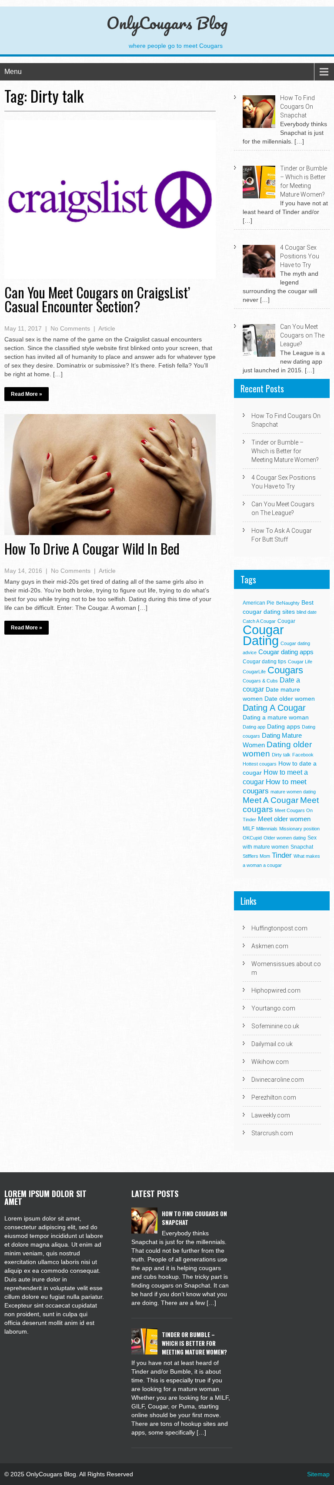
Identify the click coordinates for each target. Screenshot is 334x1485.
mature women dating (293, 791)
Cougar (286, 621)
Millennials (266, 828)
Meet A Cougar (270, 800)
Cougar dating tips (264, 662)
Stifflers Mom (256, 856)
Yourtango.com (273, 1008)
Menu (13, 71)
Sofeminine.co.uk (275, 1026)
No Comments (70, 328)
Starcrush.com (272, 1133)
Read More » (26, 394)
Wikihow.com (270, 1061)
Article (106, 328)
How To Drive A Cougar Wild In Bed (92, 548)
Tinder (282, 855)
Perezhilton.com (273, 1097)
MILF (248, 829)
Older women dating (285, 837)
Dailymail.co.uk (272, 1043)
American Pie (258, 603)
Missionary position (299, 828)
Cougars (285, 670)
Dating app (254, 726)
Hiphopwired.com (276, 990)
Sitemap (318, 1474)
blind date (307, 612)
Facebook (303, 754)
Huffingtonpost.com (279, 928)
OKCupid (252, 837)
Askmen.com (269, 946)
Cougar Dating (263, 635)
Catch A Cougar (259, 621)
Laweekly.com (270, 1115)
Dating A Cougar (274, 707)
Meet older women (284, 819)
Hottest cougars (260, 763)
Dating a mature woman (276, 717)
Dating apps (283, 726)
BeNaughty (288, 602)
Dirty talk (281, 754)
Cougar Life (300, 661)
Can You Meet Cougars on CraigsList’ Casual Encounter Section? (97, 299)
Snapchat (302, 847)
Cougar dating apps (286, 652)
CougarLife (254, 671)
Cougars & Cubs (260, 680)
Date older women (289, 699)
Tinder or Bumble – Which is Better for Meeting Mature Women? (285, 451)
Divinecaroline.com (277, 1079)
